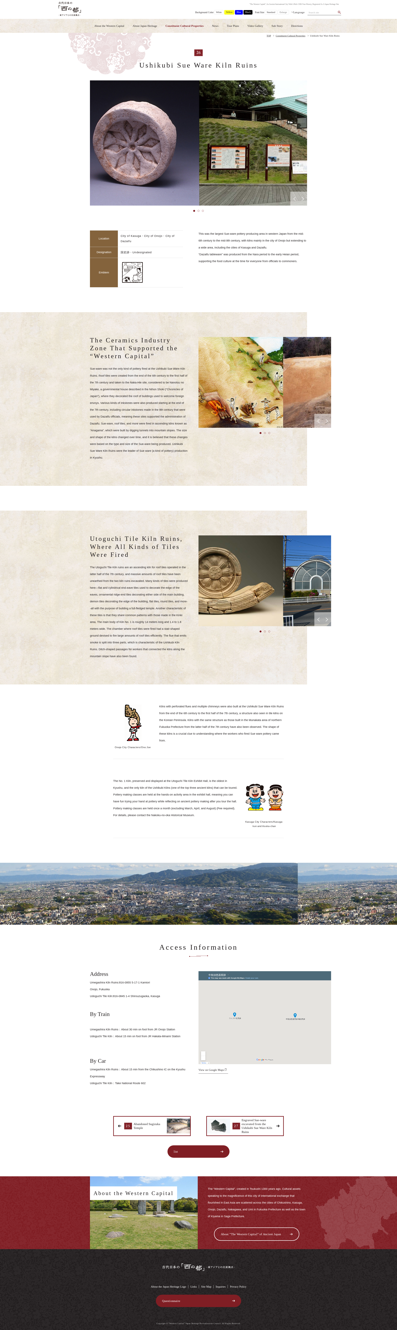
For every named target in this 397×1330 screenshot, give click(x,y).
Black (248, 12)
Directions (297, 25)
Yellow (229, 12)
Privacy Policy (238, 1286)
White (219, 12)
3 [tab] (203, 211)
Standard (271, 12)
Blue (239, 12)
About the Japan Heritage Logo (168, 1286)
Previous (87, 143)
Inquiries (221, 1286)
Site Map (206, 1286)
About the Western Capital (109, 25)
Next (309, 143)
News (215, 25)
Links (193, 1286)
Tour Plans (233, 25)
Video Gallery (255, 25)
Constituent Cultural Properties (184, 25)
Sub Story (277, 25)
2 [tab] (198, 211)
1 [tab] (194, 211)
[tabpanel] (198, 143)
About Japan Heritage (145, 25)
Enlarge (283, 12)
